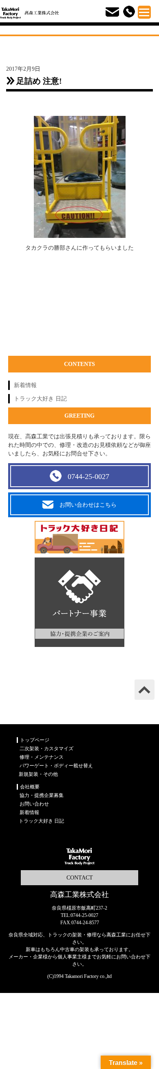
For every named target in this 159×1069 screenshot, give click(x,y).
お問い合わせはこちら (88, 505)
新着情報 (25, 385)
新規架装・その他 (38, 774)
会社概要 (30, 787)
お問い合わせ (34, 804)
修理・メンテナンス (42, 757)
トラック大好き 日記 (40, 399)
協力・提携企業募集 (42, 795)
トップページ (34, 740)
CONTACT (79, 878)
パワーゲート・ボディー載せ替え (56, 766)
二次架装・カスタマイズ (46, 748)
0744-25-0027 (88, 476)
